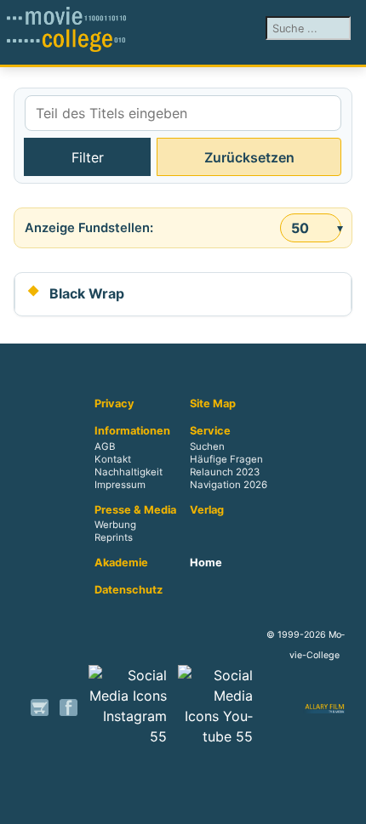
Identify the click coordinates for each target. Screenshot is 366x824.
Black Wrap (86, 293)
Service (210, 431)
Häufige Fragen (226, 459)
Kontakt (112, 459)
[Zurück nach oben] (344, 802)
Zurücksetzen (249, 157)
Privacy (114, 404)
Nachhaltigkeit (128, 472)
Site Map (213, 404)
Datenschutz (128, 590)
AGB (104, 446)
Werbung (115, 525)
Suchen (207, 446)
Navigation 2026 (228, 485)
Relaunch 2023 (225, 472)
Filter (87, 157)
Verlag (207, 510)
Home (206, 563)
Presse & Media (135, 510)
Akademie (121, 563)
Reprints (113, 538)
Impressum (120, 485)
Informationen (132, 431)
